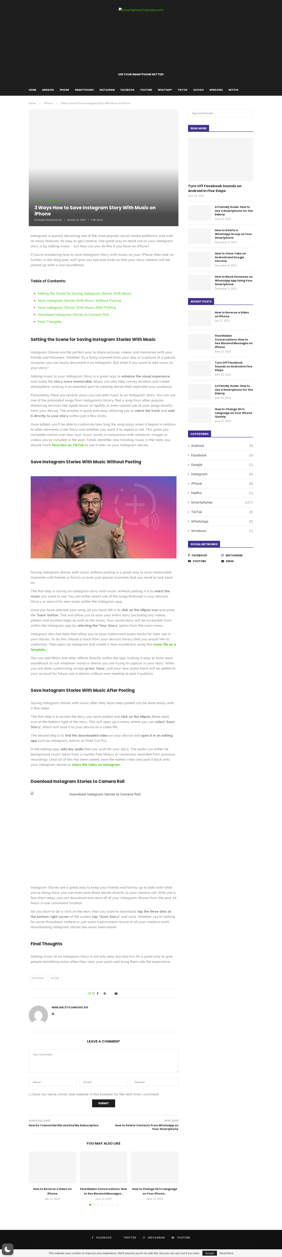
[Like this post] (93, 993)
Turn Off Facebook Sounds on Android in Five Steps (215, 188)
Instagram (107, 89)
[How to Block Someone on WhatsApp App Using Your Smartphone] (199, 282)
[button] (34, 1178)
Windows (216, 89)
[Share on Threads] (108, 993)
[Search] (251, 90)
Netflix (233, 89)
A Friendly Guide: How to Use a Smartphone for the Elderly (234, 210)
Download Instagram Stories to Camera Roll (73, 314)
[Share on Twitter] (101, 993)
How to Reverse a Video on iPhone (232, 314)
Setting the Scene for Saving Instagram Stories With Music (84, 293)
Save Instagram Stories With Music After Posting (77, 307)
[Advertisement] (141, 42)
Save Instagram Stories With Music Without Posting (79, 300)
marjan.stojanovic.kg (49, 219)
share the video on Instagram (96, 764)
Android (48, 89)
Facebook (127, 89)
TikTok (182, 89)
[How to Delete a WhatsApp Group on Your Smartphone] (199, 236)
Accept (209, 1253)
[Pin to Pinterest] (105, 993)
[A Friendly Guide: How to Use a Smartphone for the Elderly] (199, 213)
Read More (226, 1253)
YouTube (146, 89)
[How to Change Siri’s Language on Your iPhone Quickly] (154, 1167)
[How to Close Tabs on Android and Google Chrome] (199, 259)
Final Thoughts (49, 321)
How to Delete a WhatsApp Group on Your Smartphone (233, 234)
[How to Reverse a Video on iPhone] (52, 1167)
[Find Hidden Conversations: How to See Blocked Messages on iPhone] (103, 1167)
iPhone (64, 89)
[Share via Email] (116, 993)
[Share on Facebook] (97, 993)
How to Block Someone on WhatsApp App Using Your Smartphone (234, 280)
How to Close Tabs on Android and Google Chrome (230, 257)
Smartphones (84, 89)
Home (32, 89)
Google (198, 89)
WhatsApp (165, 89)
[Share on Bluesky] (112, 993)
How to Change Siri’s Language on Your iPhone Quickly (233, 413)
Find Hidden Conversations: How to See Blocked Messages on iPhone (234, 341)
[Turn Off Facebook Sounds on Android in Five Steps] (220, 159)
